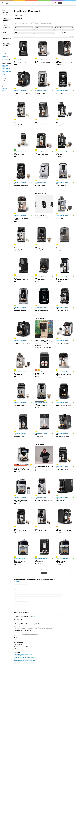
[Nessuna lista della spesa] (70, 3)
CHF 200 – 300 (24, 23)
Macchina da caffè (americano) (6, 28)
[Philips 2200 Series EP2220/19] (23, 84)
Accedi (60, 3)
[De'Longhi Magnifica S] (23, 53)
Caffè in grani (4, 85)
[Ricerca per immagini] (50, 3)
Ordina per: (16, 36)
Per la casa (4, 10)
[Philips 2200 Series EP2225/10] (64, 396)
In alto (72, 573)
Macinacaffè (5, 45)
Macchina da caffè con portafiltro (6, 42)
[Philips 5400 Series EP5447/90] (64, 53)
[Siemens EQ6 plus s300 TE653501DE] (23, 552)
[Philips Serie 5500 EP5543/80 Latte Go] (23, 208)
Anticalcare (5, 18)
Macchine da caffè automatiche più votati (22, 655)
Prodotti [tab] (16, 15)
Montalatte (5, 47)
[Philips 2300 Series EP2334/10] (23, 334)
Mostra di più (44, 573)
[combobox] (21, 36)
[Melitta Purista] (44, 427)
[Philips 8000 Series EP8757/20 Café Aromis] (64, 365)
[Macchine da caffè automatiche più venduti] (44, 205)
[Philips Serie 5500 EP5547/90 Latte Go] (44, 53)
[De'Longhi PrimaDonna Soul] (64, 270)
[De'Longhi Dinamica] (64, 176)
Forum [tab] (20, 15)
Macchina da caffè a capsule (7, 32)
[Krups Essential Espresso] (44, 301)
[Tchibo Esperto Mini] (64, 491)
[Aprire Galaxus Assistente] (65, 3)
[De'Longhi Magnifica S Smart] (23, 301)
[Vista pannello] (70, 36)
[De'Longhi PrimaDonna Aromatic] (44, 491)
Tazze (3, 90)
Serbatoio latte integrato (46, 23)
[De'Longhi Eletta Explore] (64, 334)
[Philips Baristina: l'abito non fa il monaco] (44, 457)
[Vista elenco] (72, 36)
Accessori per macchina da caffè (6, 15)
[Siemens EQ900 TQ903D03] (23, 460)
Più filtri (64, 32)
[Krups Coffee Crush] (23, 145)
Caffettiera (5, 20)
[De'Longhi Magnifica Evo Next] (23, 522)
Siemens (37, 23)
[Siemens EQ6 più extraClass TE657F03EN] (23, 491)
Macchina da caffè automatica (7, 39)
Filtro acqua (5, 25)
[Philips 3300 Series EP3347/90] (44, 115)
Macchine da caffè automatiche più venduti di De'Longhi (25, 659)
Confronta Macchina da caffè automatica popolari (24, 663)
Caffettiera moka (6, 22)
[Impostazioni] (55, 3)
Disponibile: (27, 36)
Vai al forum (16, 581)
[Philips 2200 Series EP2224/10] (64, 427)
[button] (15, 58)
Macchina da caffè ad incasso (6, 35)
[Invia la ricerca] (15, 3)
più (34, 616)
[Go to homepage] (6, 3)
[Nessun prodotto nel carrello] (73, 3)
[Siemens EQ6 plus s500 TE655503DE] (64, 552)
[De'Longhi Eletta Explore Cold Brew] (44, 145)
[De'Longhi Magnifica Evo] (23, 115)
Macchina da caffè (5, 12)
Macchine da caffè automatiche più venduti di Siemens (25, 662)
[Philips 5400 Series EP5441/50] (64, 522)
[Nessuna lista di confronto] (68, 3)
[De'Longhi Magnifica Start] (23, 176)
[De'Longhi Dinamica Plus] (64, 240)
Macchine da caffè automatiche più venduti (23, 654)
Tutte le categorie (5, 7)
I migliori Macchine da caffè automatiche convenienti (24, 657)
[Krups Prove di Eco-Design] (44, 365)
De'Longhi (17, 23)
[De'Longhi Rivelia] (64, 115)
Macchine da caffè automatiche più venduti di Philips (24, 660)
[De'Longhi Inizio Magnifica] (23, 270)
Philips (31, 23)
